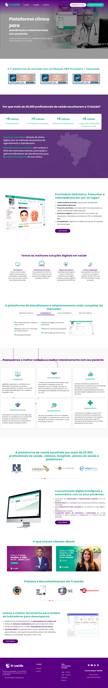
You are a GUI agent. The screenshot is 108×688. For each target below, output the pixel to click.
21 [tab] (75, 479)
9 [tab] (48, 479)
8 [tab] (46, 479)
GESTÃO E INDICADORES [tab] (88, 313)
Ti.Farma (38, 668)
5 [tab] (40, 479)
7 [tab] (44, 479)
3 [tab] (36, 479)
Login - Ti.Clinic (65, 672)
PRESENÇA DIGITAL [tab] (26, 313)
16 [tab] (64, 479)
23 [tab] (79, 479)
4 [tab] (38, 479)
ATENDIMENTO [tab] (45, 313)
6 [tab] (42, 479)
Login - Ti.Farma (66, 675)
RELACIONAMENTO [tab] (65, 313)
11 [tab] (54, 479)
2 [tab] (33, 479)
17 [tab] (66, 479)
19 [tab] (71, 479)
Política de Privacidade (93, 677)
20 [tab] (73, 479)
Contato (38, 671)
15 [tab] (62, 479)
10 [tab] (52, 479)
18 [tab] (68, 479)
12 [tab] (56, 479)
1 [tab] (31, 479)
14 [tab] (60, 479)
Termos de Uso (93, 675)
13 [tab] (58, 479)
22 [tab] (77, 479)
